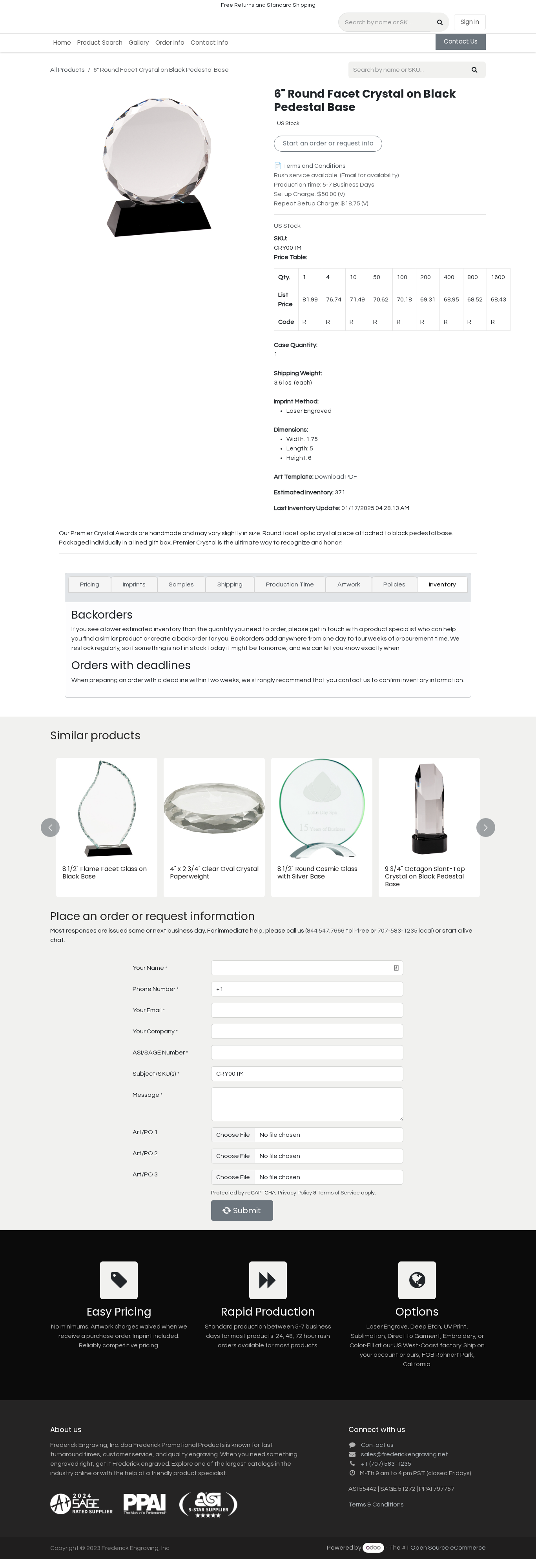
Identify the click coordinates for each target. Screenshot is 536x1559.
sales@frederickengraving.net (404, 1454)
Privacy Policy (295, 1193)
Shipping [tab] (229, 584)
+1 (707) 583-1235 (386, 1464)
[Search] (439, 22)
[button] (55, 827)
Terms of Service (338, 1193)
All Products (67, 70)
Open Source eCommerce (448, 1547)
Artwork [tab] (348, 584)
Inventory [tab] (442, 584)
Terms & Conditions (376, 1504)
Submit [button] (247, 1210)
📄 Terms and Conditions (310, 166)
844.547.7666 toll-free (338, 930)
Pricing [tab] (89, 584)
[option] (268, 827)
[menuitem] (62, 43)
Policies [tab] (394, 584)
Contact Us (461, 41)
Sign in (470, 22)
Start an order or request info (328, 143)
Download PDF (336, 477)
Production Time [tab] (290, 584)
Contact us (377, 1445)
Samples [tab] (181, 584)
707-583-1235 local (404, 930)
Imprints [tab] (134, 584)
